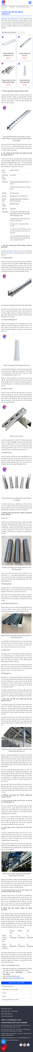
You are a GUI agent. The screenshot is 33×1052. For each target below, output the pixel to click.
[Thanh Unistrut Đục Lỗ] (25, 43)
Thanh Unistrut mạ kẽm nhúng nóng (8, 81)
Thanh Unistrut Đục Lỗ (24, 54)
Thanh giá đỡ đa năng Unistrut (10, 999)
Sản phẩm (12, 7)
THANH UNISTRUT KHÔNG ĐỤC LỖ (8, 54)
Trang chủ (4, 7)
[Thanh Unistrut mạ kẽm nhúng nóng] (8, 69)
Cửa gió (4, 996)
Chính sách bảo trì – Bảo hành (9, 1011)
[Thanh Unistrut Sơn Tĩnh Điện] (25, 69)
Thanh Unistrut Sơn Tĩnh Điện (24, 81)
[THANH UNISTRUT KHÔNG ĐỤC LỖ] (8, 43)
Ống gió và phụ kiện (7, 986)
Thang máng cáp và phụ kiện (10, 989)
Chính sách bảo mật (6, 1013)
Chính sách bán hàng (7, 1016)
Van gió (4, 993)
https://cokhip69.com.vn (16, 978)
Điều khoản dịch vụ (6, 1008)
